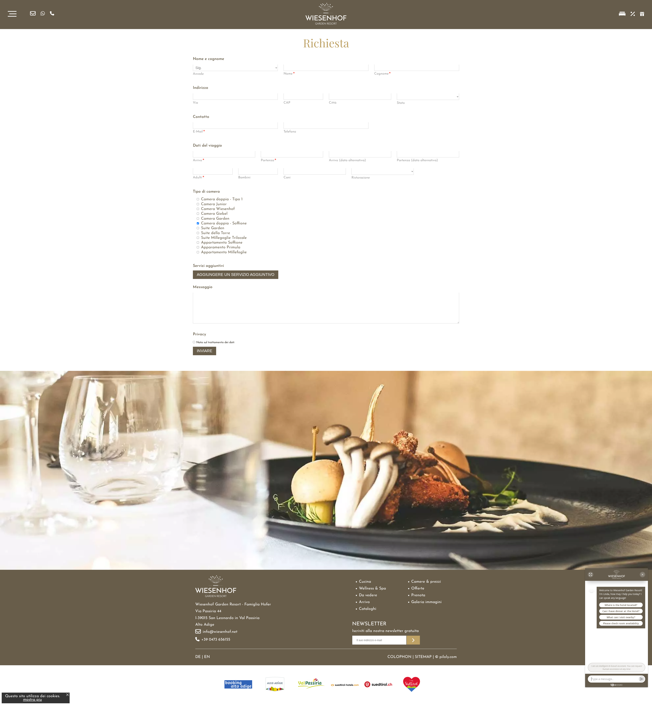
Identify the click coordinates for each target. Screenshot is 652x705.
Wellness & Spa (372, 589)
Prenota (418, 595)
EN (207, 657)
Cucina (365, 582)
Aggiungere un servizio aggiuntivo (235, 274)
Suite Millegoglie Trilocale (224, 238)
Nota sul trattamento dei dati (215, 342)
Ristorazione (360, 177)
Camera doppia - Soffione (224, 223)
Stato (401, 103)
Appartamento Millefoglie (224, 252)
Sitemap (423, 657)
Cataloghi (367, 609)
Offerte (417, 589)
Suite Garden (212, 228)
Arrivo (198, 160)
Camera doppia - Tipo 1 (222, 199)
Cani (287, 177)
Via (195, 102)
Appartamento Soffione (221, 243)
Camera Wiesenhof (218, 209)
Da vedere (368, 595)
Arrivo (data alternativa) (347, 160)
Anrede (198, 74)
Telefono (290, 131)
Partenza (268, 160)
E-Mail (199, 132)
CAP (287, 102)
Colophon (399, 657)
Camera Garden (215, 219)
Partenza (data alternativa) (417, 160)
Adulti (198, 178)
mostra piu (32, 700)
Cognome (382, 74)
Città (332, 102)
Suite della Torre (215, 233)
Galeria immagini (426, 602)
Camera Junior (214, 204)
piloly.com (448, 657)
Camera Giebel (214, 214)
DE (198, 657)
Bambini (244, 177)
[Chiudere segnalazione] (67, 695)
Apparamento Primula (220, 247)
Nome (289, 74)
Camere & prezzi (426, 582)
